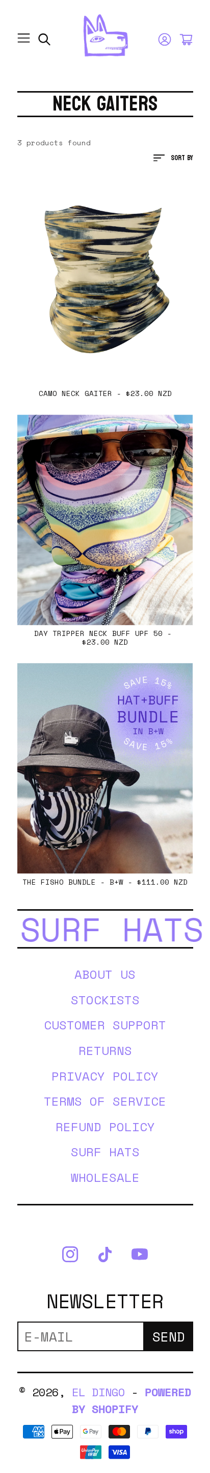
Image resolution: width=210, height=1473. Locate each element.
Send (168, 1336)
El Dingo (98, 1391)
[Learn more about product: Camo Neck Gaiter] (105, 279)
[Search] (44, 39)
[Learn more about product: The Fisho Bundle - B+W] (105, 768)
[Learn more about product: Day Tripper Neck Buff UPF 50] (105, 519)
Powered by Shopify (131, 1400)
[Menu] (23, 39)
